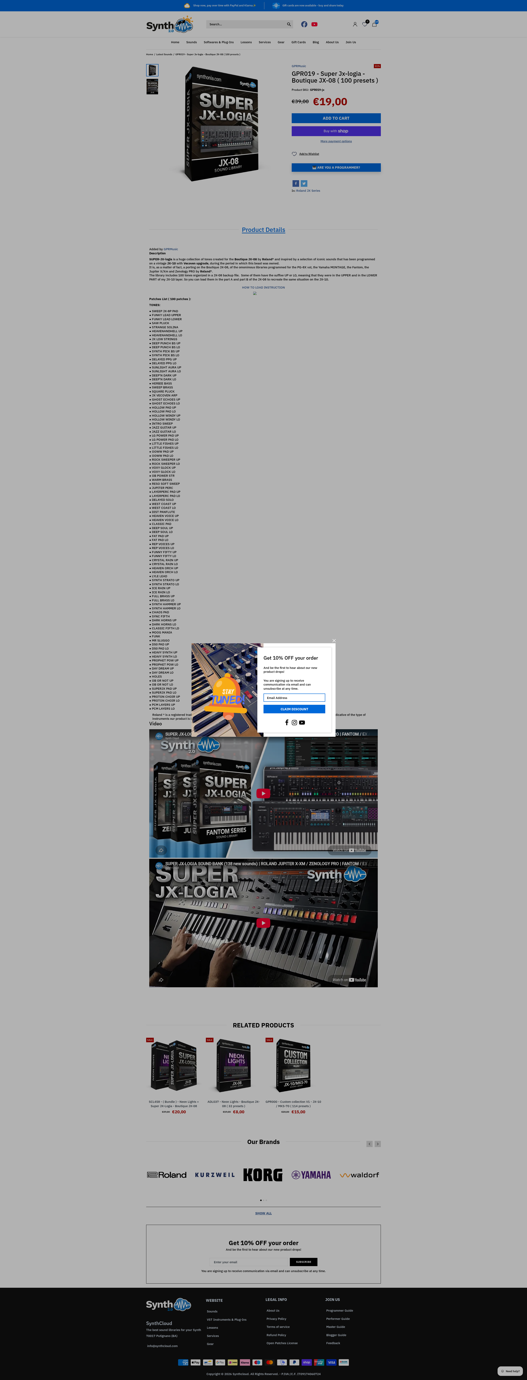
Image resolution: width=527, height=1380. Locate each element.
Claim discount (294, 709)
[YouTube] (302, 722)
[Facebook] (287, 722)
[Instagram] (294, 722)
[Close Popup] (334, 640)
